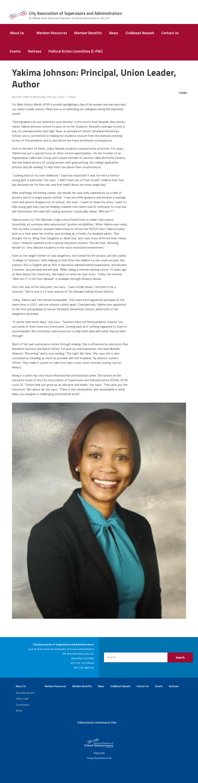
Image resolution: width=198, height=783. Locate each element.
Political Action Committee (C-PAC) (76, 51)
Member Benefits (88, 33)
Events (15, 51)
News (113, 33)
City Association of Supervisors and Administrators (75, 13)
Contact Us (170, 33)
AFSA (19, 711)
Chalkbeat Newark (139, 33)
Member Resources (52, 33)
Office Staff (22, 699)
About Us (17, 33)
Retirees (34, 51)
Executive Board (25, 693)
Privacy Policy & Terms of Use (99, 758)
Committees (23, 705)
